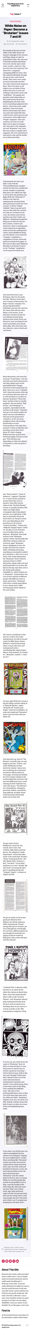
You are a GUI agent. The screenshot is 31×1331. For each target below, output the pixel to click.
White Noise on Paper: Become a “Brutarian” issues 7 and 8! (15, 31)
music (22, 1247)
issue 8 (17, 1247)
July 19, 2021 (10, 44)
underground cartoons (11, 1249)
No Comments (22, 44)
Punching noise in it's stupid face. (15, 5)
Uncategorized (15, 21)
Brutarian (7, 1247)
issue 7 (12, 1247)
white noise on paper (14, 1251)
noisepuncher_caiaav (17, 41)
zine (23, 1251)
